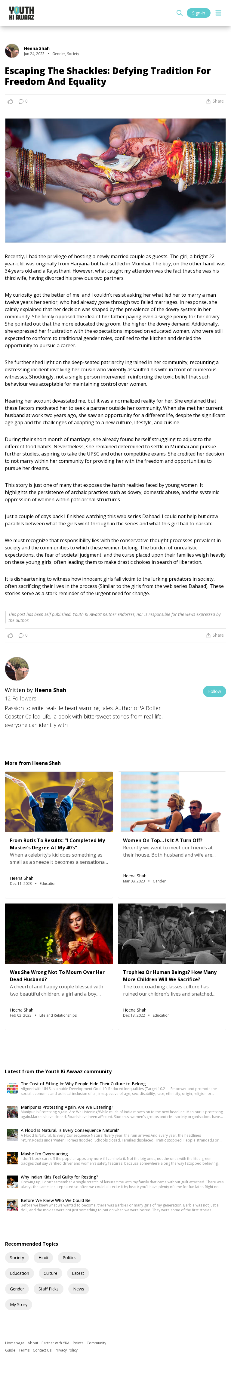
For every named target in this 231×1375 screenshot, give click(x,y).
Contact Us (42, 1350)
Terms (24, 1350)
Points (78, 1343)
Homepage (15, 1343)
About (33, 1343)
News (78, 1289)
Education (19, 1273)
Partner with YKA (56, 1343)
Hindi (43, 1257)
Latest (78, 1273)
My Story (18, 1304)
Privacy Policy (66, 1350)
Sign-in (198, 13)
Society (17, 1257)
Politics (69, 1257)
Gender (17, 1289)
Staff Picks (48, 1289)
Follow (214, 691)
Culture (50, 1273)
